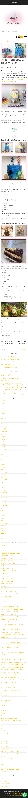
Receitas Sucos (4, 743)
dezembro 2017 (4, 528)
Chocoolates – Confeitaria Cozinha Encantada (10, 650)
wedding (2, 766)
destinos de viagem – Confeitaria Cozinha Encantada (11, 669)
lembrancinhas (4, 703)
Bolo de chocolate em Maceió (7, 568)
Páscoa (2, 723)
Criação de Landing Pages (12, 795)
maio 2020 (3, 467)
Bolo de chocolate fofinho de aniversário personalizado (12, 385)
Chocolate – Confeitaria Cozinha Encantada (9, 645)
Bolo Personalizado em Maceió (7, 581)
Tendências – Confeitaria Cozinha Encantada (10, 759)
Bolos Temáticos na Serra (17, 338)
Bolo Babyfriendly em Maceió (7, 555)
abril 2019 (3, 487)
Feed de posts (4, 781)
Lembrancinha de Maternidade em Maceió (9, 367)
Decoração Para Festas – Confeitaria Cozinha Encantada (12, 664)
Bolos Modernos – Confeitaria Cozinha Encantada (11, 606)
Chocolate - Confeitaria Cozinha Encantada (10, 331)
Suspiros (3, 756)
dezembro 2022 (4, 424)
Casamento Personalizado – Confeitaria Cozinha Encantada (12, 634)
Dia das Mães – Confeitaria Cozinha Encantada (10, 672)
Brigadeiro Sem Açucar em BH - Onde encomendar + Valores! (13, 387)
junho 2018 (3, 513)
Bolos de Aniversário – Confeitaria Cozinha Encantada (11, 591)
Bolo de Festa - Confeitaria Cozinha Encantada (12, 326)
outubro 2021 (3, 441)
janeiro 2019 (3, 495)
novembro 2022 (4, 426)
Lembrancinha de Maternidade (7, 700)
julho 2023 (3, 413)
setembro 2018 (4, 505)
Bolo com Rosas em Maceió (6, 561)
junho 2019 (3, 485)
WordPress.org (4, 786)
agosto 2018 (3, 508)
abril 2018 (3, 518)
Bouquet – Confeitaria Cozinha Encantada (9, 614)
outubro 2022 (3, 429)
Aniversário (3, 545)
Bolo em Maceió (4, 573)
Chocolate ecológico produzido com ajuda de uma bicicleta (12, 383)
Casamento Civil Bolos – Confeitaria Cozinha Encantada (12, 624)
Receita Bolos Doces (5, 731)
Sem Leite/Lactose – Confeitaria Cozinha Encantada (11, 751)
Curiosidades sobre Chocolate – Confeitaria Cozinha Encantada (13, 662)
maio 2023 (3, 416)
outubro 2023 (3, 411)
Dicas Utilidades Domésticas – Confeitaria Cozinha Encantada (13, 680)
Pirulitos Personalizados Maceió (7, 364)
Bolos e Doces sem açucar (6, 599)
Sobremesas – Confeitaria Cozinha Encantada (10, 754)
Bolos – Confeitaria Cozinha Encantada (8, 586)
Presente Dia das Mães (5, 726)
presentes (3, 728)
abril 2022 (3, 439)
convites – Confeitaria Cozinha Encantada (9, 657)
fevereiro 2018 (4, 523)
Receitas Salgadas (4, 741)
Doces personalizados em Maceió (8, 687)
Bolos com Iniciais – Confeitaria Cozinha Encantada (11, 589)
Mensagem (3, 708)
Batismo (2, 548)
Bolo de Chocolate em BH (6, 378)
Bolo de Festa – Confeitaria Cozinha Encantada (10, 571)
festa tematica (4, 695)
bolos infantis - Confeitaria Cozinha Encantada (14, 328)
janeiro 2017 (3, 536)
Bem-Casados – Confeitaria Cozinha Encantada (10, 553)
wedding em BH (4, 771)
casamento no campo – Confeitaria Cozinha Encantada (11, 632)
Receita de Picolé (4, 733)
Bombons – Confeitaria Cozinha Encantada (9, 611)
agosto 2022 (3, 434)
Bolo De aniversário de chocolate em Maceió (10, 563)
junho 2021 (3, 444)
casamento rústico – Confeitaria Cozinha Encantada (11, 637)
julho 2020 (3, 464)
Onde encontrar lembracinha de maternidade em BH (11, 720)
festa (19, 333)
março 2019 (3, 490)
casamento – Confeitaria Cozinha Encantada (9, 619)
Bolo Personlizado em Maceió (7, 583)
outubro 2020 (3, 459)
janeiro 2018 (3, 526)
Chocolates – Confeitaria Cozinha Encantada (9, 647)
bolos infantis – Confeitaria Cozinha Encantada (10, 604)
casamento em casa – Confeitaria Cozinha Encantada (11, 627)
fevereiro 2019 (4, 492)
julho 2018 (3, 510)
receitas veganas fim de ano (6, 749)
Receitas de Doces (4, 738)
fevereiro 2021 (4, 452)
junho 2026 (3, 401)
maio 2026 (3, 403)
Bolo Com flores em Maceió (6, 558)
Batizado (2, 550)
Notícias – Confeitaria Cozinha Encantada (9, 718)
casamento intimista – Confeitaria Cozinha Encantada (11, 629)
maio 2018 (3, 515)
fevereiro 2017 (4, 533)
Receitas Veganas (4, 746)
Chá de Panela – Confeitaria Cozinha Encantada (10, 642)
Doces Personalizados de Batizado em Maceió (10, 359)
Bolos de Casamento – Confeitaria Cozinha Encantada (11, 594)
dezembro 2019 (4, 477)
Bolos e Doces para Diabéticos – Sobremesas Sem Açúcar (12, 389)
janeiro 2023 (3, 421)
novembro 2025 (4, 408)
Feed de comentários (5, 783)
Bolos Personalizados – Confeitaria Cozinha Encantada (12, 609)
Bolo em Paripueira (5, 576)
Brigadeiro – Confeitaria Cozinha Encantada (9, 617)
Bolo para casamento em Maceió (7, 578)
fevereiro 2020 (4, 472)
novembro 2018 (4, 500)
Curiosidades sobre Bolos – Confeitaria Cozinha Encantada (12, 659)
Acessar (2, 778)
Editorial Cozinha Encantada (19, 65)
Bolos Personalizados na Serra (7, 338)
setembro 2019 (4, 480)
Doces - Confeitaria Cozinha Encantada (13, 333)
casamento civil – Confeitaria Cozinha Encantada (10, 622)
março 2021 (3, 449)
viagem (2, 764)
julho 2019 (3, 482)
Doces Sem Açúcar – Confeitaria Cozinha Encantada (11, 690)
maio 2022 (3, 436)
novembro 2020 (4, 457)
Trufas (2, 761)
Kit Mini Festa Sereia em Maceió (7, 357)
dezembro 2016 (4, 538)
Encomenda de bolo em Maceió (7, 362)
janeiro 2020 (3, 475)
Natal (2, 715)
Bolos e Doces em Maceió (6, 596)
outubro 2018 (3, 503)
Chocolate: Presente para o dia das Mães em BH (10, 374)
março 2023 (3, 418)
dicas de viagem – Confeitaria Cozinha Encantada (10, 677)
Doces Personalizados (10, 81)
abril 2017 (3, 531)
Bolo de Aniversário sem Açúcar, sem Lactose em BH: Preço (13, 392)
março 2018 (3, 520)
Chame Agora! (14, 125)
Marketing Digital (21, 795)
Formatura (3, 698)
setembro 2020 (4, 462)
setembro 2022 (4, 431)
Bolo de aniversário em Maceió (7, 566)
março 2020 (3, 469)
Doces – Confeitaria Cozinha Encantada (8, 682)
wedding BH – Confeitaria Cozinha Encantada (10, 769)
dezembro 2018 (4, 498)
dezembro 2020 (4, 454)
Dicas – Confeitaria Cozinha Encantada (8, 675)
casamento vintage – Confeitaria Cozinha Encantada (11, 640)
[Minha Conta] (16, 37)
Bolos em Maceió (4, 601)
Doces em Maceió (4, 685)
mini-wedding (3, 713)
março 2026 (3, 406)
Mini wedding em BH (5, 710)
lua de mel (3, 705)
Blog (5, 41)
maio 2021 (3, 447)
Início (2, 41)
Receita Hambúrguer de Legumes (7, 736)
